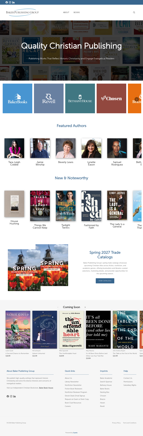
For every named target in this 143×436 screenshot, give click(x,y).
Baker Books (104, 389)
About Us (68, 378)
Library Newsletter (72, 382)
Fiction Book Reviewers (73, 389)
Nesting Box (104, 392)
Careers (68, 406)
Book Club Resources (73, 403)
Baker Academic (106, 378)
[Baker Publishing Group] (22, 12)
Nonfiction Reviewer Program (76, 392)
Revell (102, 406)
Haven (102, 403)
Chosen (103, 396)
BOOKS (77, 12)
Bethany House (106, 385)
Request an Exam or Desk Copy (77, 399)
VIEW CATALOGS (105, 281)
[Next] (137, 99)
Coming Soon (71, 307)
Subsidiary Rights (130, 385)
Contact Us (128, 378)
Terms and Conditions (129, 423)
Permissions (128, 382)
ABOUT (66, 12)
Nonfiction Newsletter (73, 385)
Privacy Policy (116, 423)
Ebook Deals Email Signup (75, 396)
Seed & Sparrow (106, 382)
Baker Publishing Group (19, 423)
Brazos (102, 399)
